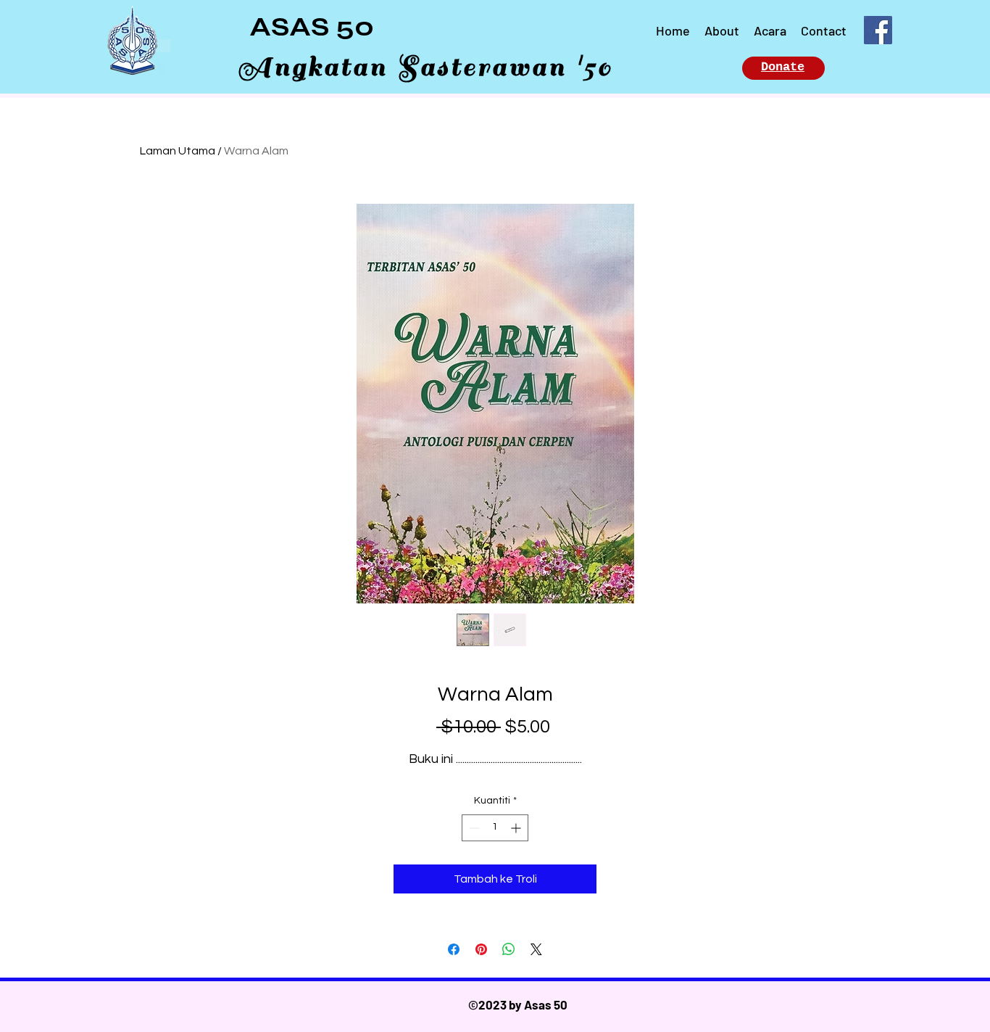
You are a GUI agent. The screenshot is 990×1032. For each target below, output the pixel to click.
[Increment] (517, 828)
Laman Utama (177, 151)
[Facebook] (878, 30)
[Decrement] (473, 828)
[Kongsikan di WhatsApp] (508, 949)
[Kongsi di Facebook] (453, 949)
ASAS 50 (311, 27)
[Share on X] (536, 949)
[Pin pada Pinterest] (481, 949)
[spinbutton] (495, 828)
